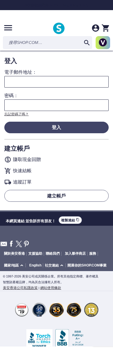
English (35, 265)
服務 (92, 253)
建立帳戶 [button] (56, 195)
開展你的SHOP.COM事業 (87, 265)
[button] (14, 265)
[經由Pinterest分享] (26, 244)
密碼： (11, 95)
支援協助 (35, 253)
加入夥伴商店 (75, 253)
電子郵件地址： (20, 72)
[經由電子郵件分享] (4, 245)
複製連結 (70, 220)
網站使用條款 (50, 288)
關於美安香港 (14, 253)
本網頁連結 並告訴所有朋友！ (31, 220)
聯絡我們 (53, 253)
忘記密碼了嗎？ (16, 114)
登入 (56, 127)
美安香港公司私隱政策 (20, 288)
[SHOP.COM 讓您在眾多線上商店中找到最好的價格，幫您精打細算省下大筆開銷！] (59, 29)
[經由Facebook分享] (11, 244)
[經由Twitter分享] (19, 244)
